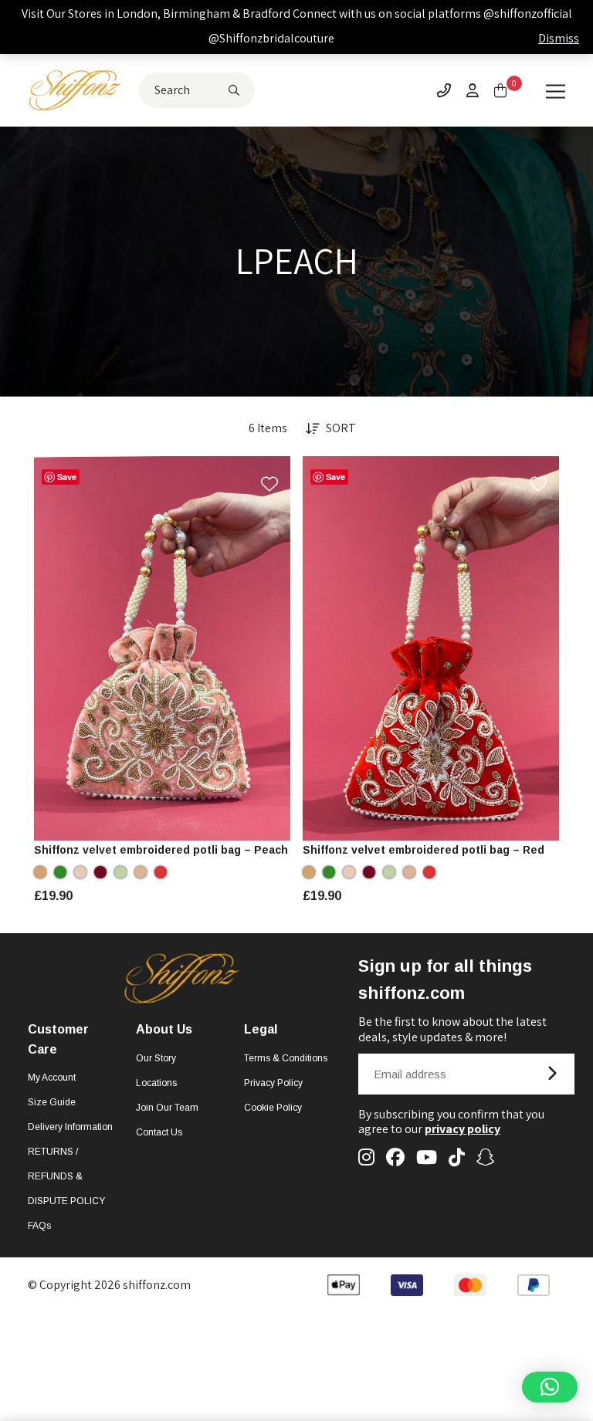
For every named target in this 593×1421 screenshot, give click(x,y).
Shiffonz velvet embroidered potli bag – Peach (161, 850)
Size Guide (52, 1102)
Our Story (156, 1058)
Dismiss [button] (558, 38)
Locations (156, 1083)
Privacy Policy (273, 1083)
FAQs (39, 1225)
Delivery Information (70, 1127)
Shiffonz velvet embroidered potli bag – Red (423, 850)
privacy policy (462, 1129)
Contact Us (159, 1132)
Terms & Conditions (285, 1058)
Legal (260, 1029)
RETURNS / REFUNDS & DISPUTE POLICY (66, 1176)
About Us (164, 1029)
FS (162, 821)
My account (52, 1077)
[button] (550, 1387)
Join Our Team (167, 1107)
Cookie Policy (273, 1107)
